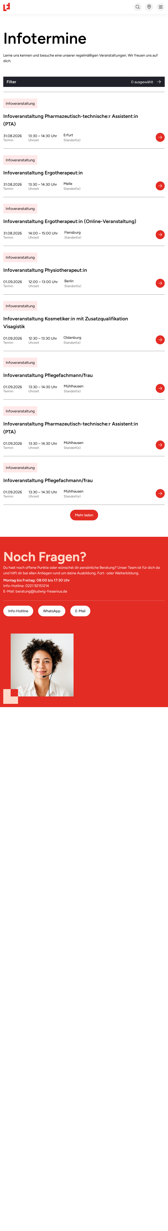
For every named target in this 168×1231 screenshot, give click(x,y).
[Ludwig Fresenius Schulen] (6, 7)
